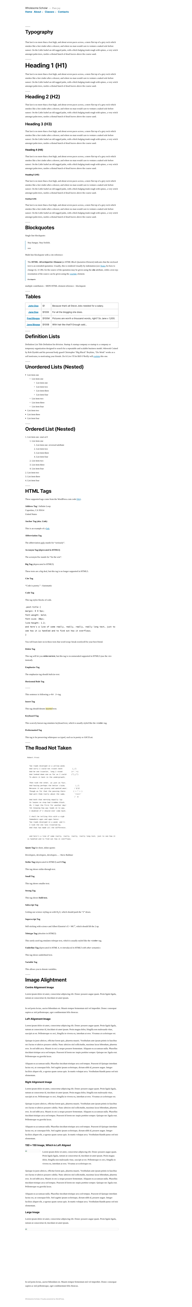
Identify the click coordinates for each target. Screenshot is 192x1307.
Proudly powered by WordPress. (52, 1299)
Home (28, 11)
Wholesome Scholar (36, 7)
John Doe (33, 306)
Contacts (63, 11)
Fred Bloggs (33, 318)
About (37, 11)
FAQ (79, 499)
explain (97, 356)
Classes (49, 11)
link (47, 528)
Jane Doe (33, 312)
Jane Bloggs (33, 324)
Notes (103, 265)
